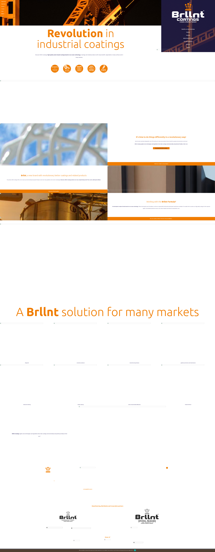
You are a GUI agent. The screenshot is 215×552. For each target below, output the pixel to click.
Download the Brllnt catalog (161, 148)
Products (188, 35)
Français (2, 8)
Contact (188, 47)
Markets (188, 32)
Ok (134, 550)
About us (188, 44)
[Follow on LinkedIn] (167, 468)
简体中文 (2, 13)
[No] (213, 550)
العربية (2, 16)
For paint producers (188, 41)
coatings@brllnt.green (87, 489)
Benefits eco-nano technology (188, 29)
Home (188, 26)
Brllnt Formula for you (188, 38)
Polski (2, 11)
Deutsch (2, 6)
